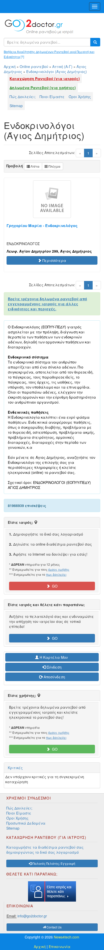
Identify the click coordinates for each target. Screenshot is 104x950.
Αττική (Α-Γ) (62, 66)
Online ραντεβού (34, 66)
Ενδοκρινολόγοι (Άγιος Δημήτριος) (56, 71)
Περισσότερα (53, 260)
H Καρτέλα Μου (54, 657)
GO (54, 586)
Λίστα (34, 166)
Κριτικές (15, 767)
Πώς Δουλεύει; (23, 96)
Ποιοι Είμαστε (52, 96)
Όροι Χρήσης (80, 96)
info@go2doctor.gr (32, 915)
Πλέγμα (54, 166)
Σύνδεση (54, 667)
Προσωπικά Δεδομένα (25, 823)
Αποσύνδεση (54, 676)
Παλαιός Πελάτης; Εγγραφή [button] (53, 863)
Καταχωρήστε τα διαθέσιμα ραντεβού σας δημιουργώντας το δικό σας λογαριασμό (45, 850)
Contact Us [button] (54, 927)
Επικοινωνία (59, 946)
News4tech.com (66, 936)
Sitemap (16, 105)
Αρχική (10, 66)
